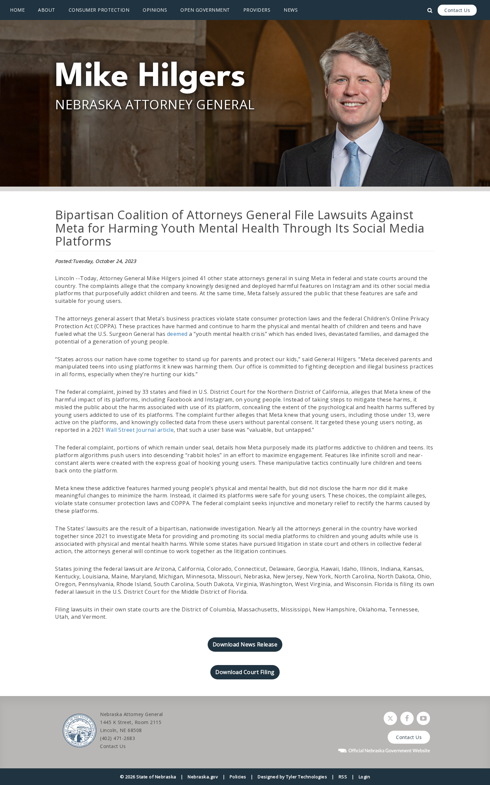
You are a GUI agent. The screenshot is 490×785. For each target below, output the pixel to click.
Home (17, 10)
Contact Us (457, 10)
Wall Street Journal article (140, 429)
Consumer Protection (99, 10)
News (291, 10)
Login (364, 777)
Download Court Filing (245, 672)
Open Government (205, 10)
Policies (238, 777)
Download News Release (245, 644)
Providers (257, 10)
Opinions (155, 10)
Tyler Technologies (306, 777)
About (46, 10)
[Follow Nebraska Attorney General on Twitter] (390, 718)
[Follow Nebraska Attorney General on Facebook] (407, 718)
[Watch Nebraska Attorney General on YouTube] (423, 718)
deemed (177, 334)
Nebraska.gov (203, 777)
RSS (343, 777)
